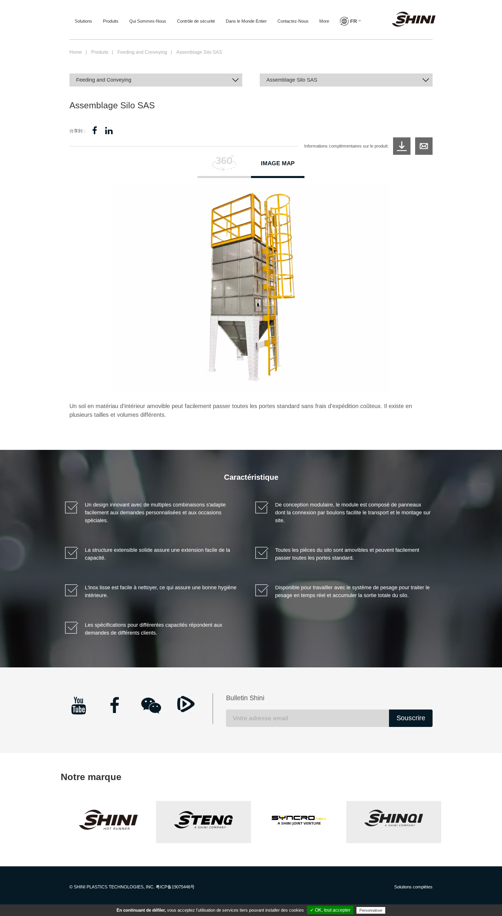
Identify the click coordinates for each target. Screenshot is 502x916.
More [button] (324, 21)
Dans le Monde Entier (246, 21)
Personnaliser (370, 910)
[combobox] (155, 80)
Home (75, 52)
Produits (111, 21)
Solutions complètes (413, 886)
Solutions (83, 21)
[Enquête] (424, 146)
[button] (351, 27)
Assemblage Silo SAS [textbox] (291, 80)
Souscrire (411, 718)
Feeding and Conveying (142, 52)
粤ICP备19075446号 (175, 886)
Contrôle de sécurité (196, 21)
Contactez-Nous (293, 21)
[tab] (224, 166)
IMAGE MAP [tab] (278, 163)
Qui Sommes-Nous (147, 21)
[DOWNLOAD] (401, 146)
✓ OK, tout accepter (330, 910)
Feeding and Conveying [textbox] (103, 80)
